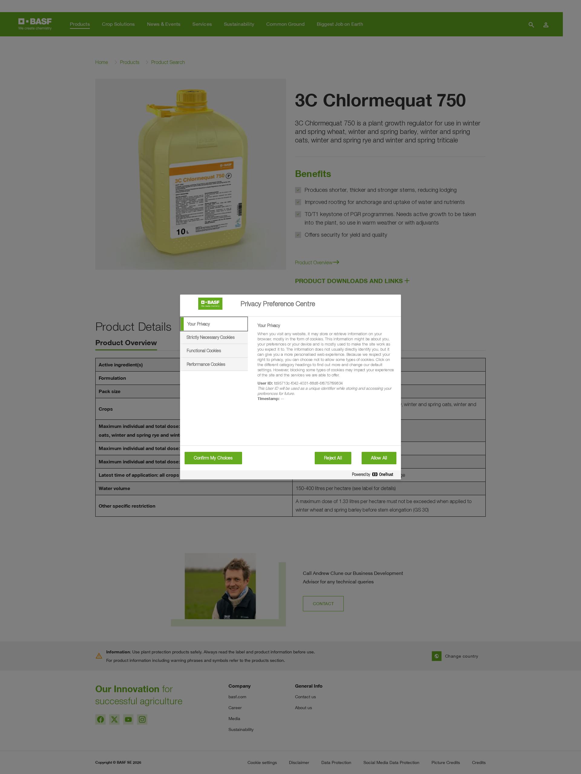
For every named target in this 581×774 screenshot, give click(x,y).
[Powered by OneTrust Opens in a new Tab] (375, 475)
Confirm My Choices (213, 458)
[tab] (214, 324)
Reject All (333, 458)
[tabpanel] (326, 365)
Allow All (379, 458)
